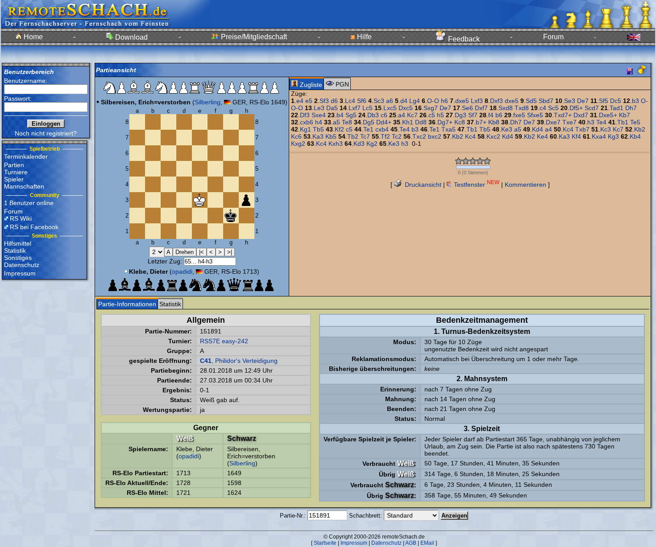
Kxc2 (493, 136)
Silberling (207, 102)
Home (32, 37)
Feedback (463, 39)
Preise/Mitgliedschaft (253, 37)
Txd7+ (563, 115)
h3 (590, 122)
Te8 (347, 122)
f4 (491, 115)
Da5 (332, 107)
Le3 (319, 107)
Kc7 (412, 115)
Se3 (569, 100)
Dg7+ (445, 122)
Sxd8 (505, 107)
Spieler (14, 179)
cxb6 (306, 122)
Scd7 (592, 107)
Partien (14, 165)
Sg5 (351, 115)
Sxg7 (430, 107)
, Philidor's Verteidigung (239, 360)
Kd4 (537, 129)
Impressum (20, 273)
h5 (440, 115)
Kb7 (624, 115)
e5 (308, 100)
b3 (635, 100)
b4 (340, 115)
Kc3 (605, 129)
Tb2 (352, 136)
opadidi (182, 271)
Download (130, 37)
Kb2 (639, 129)
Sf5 (603, 100)
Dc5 (615, 100)
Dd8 (421, 122)
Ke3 (506, 129)
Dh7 (631, 107)
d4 (403, 100)
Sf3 (324, 100)
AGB (410, 543)
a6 (389, 100)
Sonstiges (18, 257)
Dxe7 (553, 122)
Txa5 (448, 129)
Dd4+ (383, 122)
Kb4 (635, 136)
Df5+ (576, 107)
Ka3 (318, 136)
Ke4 (542, 136)
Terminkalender (26, 156)
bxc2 (434, 136)
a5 (336, 122)
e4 (299, 100)
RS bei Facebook (34, 226)
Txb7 (582, 129)
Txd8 (522, 107)
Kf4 (576, 136)
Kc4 (568, 129)
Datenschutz (21, 264)
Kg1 (305, 129)
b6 (498, 115)
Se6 (467, 107)
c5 (431, 115)
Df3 (305, 115)
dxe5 (462, 100)
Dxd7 (580, 115)
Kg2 (372, 143)
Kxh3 (335, 143)
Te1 (368, 129)
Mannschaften (24, 186)
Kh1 (407, 122)
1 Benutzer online (29, 202)
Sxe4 (318, 115)
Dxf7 (481, 107)
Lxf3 (477, 100)
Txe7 (569, 122)
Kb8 (493, 122)
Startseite (325, 543)
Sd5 (531, 100)
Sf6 (361, 100)
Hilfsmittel (17, 243)
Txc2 (419, 136)
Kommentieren (525, 184)
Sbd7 (546, 100)
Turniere (16, 172)
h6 (444, 100)
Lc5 (367, 107)
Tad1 (616, 107)
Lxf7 (355, 107)
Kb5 (330, 136)
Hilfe (363, 37)
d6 (334, 100)
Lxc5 (390, 107)
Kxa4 (599, 136)
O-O (433, 100)
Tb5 (318, 129)
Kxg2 (298, 143)
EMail (427, 543)
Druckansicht (422, 184)
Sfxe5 (535, 115)
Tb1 (622, 122)
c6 (384, 115)
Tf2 (385, 136)
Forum (553, 37)
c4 (543, 107)
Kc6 (296, 136)
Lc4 (350, 100)
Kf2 (339, 129)
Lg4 (414, 100)
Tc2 (397, 136)
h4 (318, 122)
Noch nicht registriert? (46, 133)
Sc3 (379, 100)
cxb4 (382, 129)
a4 (401, 115)
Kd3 (359, 143)
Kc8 (459, 122)
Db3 (373, 115)
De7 (583, 100)
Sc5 (553, 107)
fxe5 (519, 115)
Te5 (635, 122)
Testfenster (475, 184)
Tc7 (365, 136)
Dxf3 (496, 100)
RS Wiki (21, 218)
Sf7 (472, 115)
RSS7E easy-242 (224, 341)
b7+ (481, 122)
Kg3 (613, 136)
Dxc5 (406, 107)
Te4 (601, 122)
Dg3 (460, 115)
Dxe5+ (608, 115)
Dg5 (368, 122)
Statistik (15, 250)
